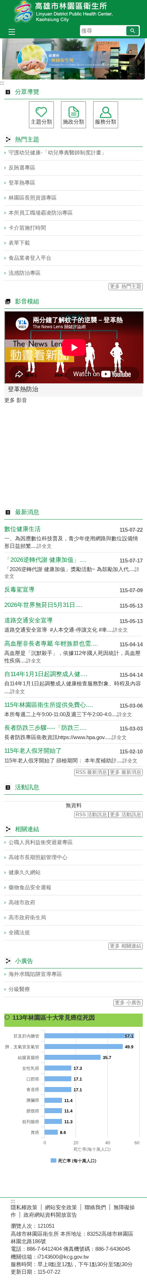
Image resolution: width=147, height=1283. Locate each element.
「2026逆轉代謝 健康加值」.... (45, 559)
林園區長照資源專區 (33, 198)
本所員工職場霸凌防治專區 (41, 213)
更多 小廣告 (128, 1002)
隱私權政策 (24, 1207)
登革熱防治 (23, 389)
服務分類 (105, 122)
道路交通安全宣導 (28, 620)
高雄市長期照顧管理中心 (38, 857)
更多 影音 (15, 400)
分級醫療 (19, 989)
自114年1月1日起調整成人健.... (45, 674)
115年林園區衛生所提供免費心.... (48, 705)
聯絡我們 (95, 1207)
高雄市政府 (22, 902)
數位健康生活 (22, 529)
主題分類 (41, 122)
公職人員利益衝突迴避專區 (41, 842)
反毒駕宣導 (19, 589)
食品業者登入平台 (30, 258)
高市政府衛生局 (27, 917)
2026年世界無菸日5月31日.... (43, 605)
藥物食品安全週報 (30, 887)
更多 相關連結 (125, 946)
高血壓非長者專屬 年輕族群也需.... (51, 643)
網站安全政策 (61, 1207)
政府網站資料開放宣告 (50, 1215)
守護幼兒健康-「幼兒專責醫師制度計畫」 (58, 152)
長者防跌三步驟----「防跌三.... (45, 727)
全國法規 (19, 932)
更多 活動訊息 (125, 814)
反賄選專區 (22, 167)
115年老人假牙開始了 (33, 750)
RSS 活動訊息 (91, 814)
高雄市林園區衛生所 (73, 12)
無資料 (74, 805)
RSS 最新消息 (91, 772)
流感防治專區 (25, 273)
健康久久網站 (25, 872)
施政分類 (73, 122)
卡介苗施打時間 (27, 228)
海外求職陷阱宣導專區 (35, 974)
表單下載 (19, 243)
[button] (132, 30)
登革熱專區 (22, 182)
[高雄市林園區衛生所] (73, 59)
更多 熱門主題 (125, 286)
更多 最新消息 (125, 772)
